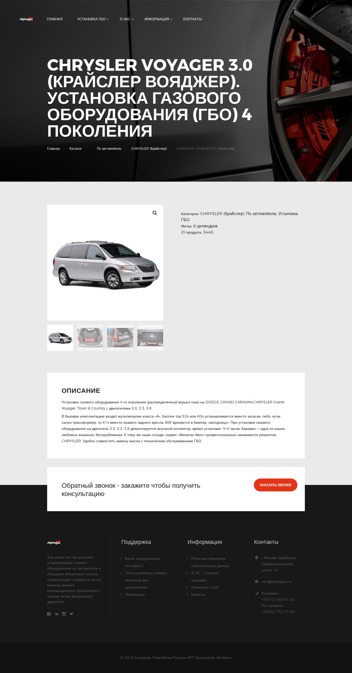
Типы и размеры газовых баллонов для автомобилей (146, 580)
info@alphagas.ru (276, 581)
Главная (53, 148)
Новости (198, 594)
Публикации (135, 594)
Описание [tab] (81, 391)
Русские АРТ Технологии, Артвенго (202, 657)
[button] (155, 213)
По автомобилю (109, 148)
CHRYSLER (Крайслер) (149, 148)
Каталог (76, 148)
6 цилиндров (205, 226)
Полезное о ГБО (205, 587)
